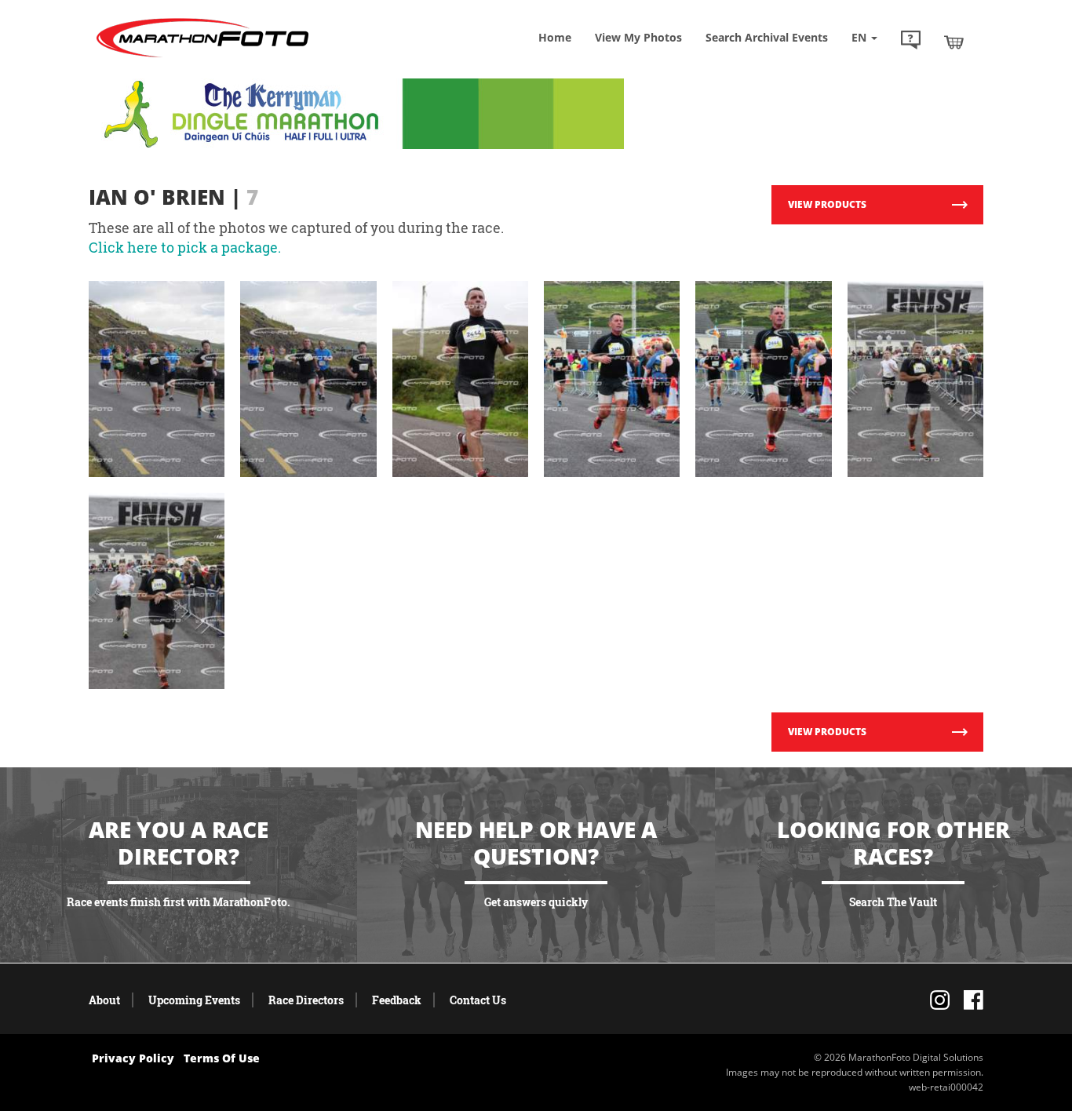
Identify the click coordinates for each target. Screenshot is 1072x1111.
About (104, 1000)
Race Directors (306, 1000)
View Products (827, 204)
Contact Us (478, 1000)
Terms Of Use (222, 1058)
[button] (910, 41)
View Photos (638, 37)
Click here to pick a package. (185, 247)
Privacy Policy (133, 1058)
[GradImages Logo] (202, 57)
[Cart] (953, 41)
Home (554, 37)
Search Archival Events (767, 37)
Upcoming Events (194, 1000)
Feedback (396, 1000)
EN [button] (860, 37)
